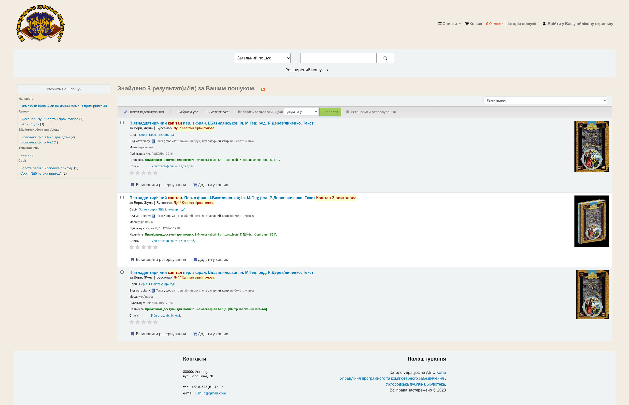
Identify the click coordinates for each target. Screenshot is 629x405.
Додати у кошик (212, 184)
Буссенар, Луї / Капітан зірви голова (49, 119)
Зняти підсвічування (146, 112)
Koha (441, 373)
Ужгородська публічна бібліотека (415, 384)
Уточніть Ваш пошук (63, 89)
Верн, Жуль (29, 124)
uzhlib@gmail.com (210, 393)
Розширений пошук (305, 70)
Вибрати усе (187, 112)
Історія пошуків (523, 24)
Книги (24, 155)
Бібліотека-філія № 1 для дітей (45, 137)
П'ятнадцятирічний (221, 123)
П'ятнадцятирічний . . (243, 198)
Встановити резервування (160, 184)
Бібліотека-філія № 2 (165, 315)
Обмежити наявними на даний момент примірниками (63, 106)
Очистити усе (217, 112)
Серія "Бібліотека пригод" (41, 173)
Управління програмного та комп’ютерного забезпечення (392, 378)
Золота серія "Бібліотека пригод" (46, 168)
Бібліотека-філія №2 (36, 142)
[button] (473, 24)
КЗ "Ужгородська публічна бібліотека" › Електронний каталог (42, 24)
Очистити (495, 23)
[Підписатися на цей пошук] (263, 89)
